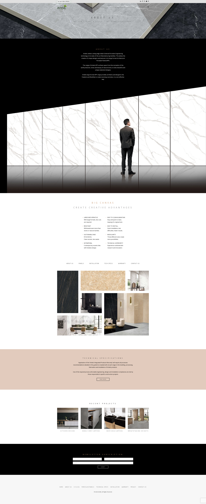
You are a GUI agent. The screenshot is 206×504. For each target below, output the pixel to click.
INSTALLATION (94, 263)
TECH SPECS (108, 263)
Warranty (142, 7)
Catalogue (105, 7)
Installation (132, 7)
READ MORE (103, 379)
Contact (114, 7)
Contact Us (142, 487)
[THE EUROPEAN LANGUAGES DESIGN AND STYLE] (67, 292)
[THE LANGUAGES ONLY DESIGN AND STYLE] (138, 281)
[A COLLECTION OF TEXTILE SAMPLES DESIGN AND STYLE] (103, 281)
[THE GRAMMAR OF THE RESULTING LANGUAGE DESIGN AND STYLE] (126, 314)
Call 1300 (64, 1)
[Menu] (148, 6)
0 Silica (83, 7)
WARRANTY (122, 263)
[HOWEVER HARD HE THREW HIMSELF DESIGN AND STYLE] (79, 325)
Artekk (99, 492)
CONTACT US (135, 263)
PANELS (81, 263)
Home (61, 487)
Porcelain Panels (93, 7)
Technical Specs (102, 487)
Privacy (133, 487)
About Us (122, 7)
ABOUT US (69, 263)
